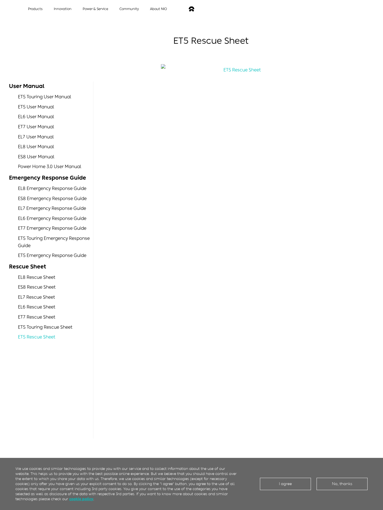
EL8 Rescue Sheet (36, 277)
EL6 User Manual (36, 116)
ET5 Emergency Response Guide (52, 255)
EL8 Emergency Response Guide (52, 188)
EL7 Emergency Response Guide (52, 208)
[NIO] (191, 9)
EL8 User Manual (36, 146)
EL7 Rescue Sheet (36, 297)
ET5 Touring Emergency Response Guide (54, 242)
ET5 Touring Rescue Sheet (45, 327)
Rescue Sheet (27, 266)
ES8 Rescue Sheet (37, 287)
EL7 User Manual (36, 137)
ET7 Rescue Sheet (36, 317)
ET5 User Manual (36, 107)
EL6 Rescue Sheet (36, 307)
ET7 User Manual (36, 126)
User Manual (26, 86)
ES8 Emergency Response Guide (52, 198)
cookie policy (81, 499)
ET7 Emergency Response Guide (52, 228)
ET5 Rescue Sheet (36, 337)
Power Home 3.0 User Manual (49, 166)
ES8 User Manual (36, 156)
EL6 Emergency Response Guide (52, 218)
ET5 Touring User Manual (44, 96)
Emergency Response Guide (47, 177)
